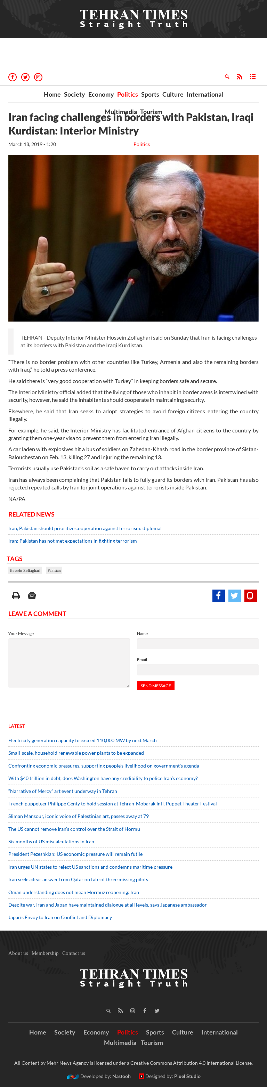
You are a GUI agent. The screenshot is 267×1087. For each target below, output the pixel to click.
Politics (127, 94)
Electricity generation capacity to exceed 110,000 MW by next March (82, 740)
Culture (173, 94)
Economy (101, 94)
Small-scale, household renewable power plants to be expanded (76, 753)
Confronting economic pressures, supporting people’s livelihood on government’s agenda (103, 766)
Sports (150, 94)
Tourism (151, 111)
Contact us (73, 953)
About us (18, 953)
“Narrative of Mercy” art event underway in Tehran (62, 791)
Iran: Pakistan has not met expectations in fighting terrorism (72, 541)
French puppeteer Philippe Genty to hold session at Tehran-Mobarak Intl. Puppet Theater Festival (112, 803)
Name (142, 633)
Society (74, 94)
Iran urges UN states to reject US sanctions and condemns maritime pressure (90, 867)
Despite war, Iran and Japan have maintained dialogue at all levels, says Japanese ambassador (108, 905)
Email (142, 659)
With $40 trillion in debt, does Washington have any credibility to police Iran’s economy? (103, 778)
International (205, 94)
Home (52, 94)
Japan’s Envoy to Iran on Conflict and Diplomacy (60, 917)
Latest (16, 726)
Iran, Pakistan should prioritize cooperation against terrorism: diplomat (85, 528)
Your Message (21, 633)
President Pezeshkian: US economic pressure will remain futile (76, 854)
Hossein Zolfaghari (25, 570)
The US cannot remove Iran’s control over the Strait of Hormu (74, 829)
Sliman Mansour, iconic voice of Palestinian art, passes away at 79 (78, 816)
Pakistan (54, 570)
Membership (45, 953)
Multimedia (121, 111)
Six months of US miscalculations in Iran (51, 841)
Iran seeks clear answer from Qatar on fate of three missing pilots (78, 879)
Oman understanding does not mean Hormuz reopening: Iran (73, 892)
